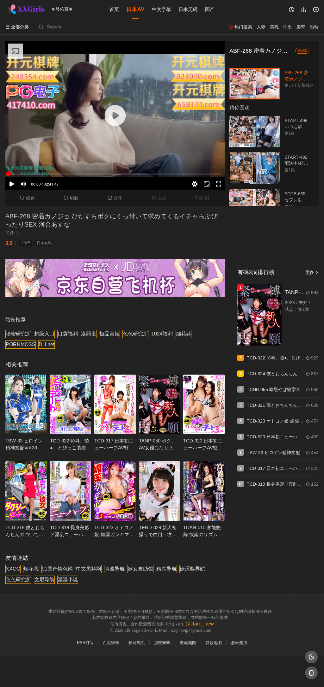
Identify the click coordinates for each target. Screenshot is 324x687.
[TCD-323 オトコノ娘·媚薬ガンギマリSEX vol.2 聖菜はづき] (115, 491)
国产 (210, 9)
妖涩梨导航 (192, 569)
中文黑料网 (88, 569)
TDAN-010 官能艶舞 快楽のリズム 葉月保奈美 (203, 534)
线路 (27, 197)
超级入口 (44, 333)
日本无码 (187, 9)
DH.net (46, 344)
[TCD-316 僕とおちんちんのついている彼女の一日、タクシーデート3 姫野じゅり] (26, 491)
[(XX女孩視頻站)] (26, 9)
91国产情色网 (57, 569)
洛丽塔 (88, 333)
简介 (12, 232)
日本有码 (44, 243)
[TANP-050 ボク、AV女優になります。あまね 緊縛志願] (159, 404)
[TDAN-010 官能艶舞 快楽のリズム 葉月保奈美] (204, 491)
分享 (115, 197)
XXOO (13, 569)
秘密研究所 (18, 333)
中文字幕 (161, 9)
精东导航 (166, 569)
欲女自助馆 (140, 569)
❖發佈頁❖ (62, 9)
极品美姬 (109, 333)
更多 (312, 272)
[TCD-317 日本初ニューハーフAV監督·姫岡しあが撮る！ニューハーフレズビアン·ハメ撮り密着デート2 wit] (115, 404)
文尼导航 (44, 579)
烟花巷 (183, 333)
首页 (114, 9)
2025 (26, 243)
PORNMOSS (20, 344)
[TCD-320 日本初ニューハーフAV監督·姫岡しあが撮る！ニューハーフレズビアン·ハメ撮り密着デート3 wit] (204, 404)
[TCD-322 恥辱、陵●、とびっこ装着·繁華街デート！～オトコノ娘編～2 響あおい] (70, 404)
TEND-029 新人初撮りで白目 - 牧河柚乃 (158, 534)
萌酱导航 (114, 569)
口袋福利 (68, 333)
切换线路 (303, 85)
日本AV (135, 9)
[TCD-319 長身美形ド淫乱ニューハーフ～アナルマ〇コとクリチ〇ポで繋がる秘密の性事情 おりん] (70, 491)
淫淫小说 (68, 579)
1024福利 (162, 333)
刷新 (71, 197)
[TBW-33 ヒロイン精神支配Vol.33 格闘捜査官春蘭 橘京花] (26, 404)
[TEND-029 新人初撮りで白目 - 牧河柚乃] (159, 491)
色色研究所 (135, 333)
